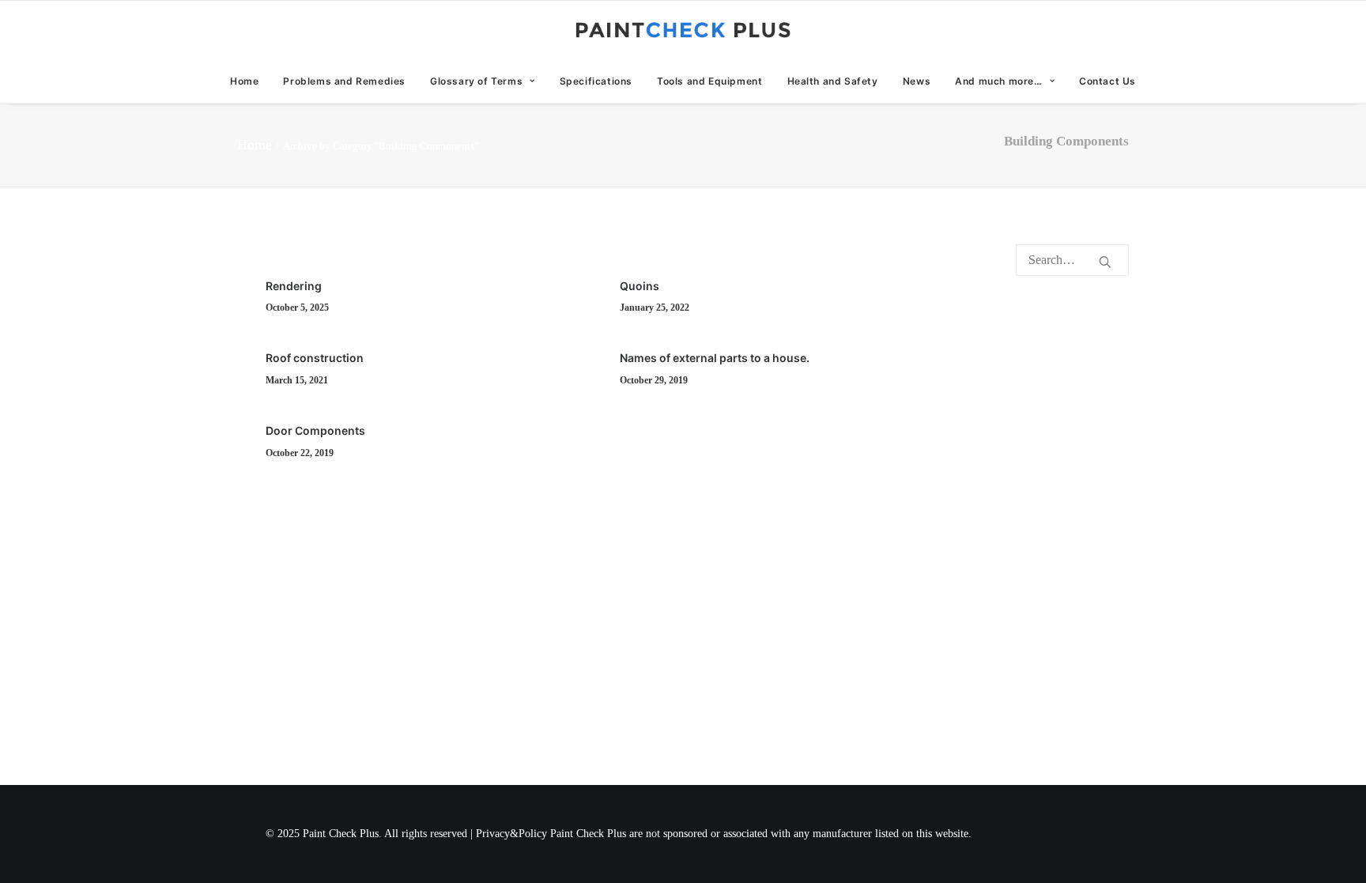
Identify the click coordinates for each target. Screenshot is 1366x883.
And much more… (998, 81)
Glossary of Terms (476, 81)
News (916, 81)
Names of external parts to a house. (714, 357)
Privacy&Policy (511, 834)
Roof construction (315, 357)
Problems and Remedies (344, 81)
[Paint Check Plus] (683, 30)
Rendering (294, 285)
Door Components (315, 430)
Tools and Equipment (709, 81)
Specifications (596, 81)
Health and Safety (832, 81)
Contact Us (1107, 81)
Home (244, 81)
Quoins (639, 285)
